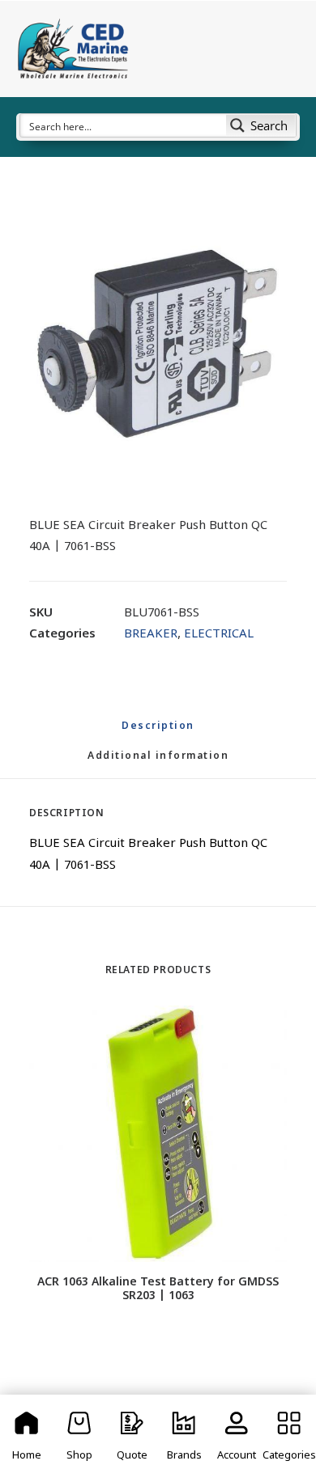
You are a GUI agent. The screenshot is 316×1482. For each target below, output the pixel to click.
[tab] (158, 763)
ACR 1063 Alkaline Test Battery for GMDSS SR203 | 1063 (158, 1289)
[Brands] (184, 1438)
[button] (158, 343)
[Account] (237, 1438)
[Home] (27, 1438)
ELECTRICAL (219, 634)
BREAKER (150, 634)
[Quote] (131, 1438)
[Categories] (289, 1438)
